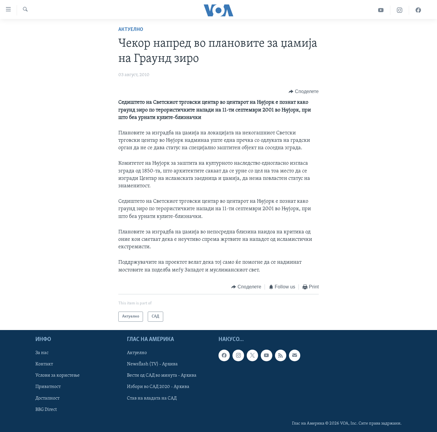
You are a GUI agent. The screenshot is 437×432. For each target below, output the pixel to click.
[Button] (304, 91)
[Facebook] (418, 10)
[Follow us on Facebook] (224, 355)
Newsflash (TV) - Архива (152, 364)
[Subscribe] (294, 355)
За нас (41, 353)
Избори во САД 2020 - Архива (158, 387)
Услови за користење (57, 375)
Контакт (44, 364)
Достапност (47, 398)
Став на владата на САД (152, 398)
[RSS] (280, 355)
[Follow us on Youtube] (266, 355)
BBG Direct (46, 409)
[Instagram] (399, 10)
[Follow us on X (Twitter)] (252, 355)
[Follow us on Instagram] (238, 355)
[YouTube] (381, 10)
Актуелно (130, 29)
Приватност (48, 387)
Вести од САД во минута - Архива (162, 375)
